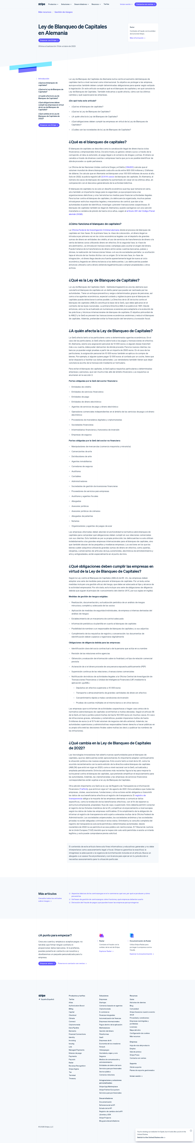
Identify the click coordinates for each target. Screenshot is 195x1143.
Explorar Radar (105, 951)
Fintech (102, 1047)
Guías (132, 999)
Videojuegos (104, 1050)
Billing (71, 1009)
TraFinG (83, 789)
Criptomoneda (74, 1024)
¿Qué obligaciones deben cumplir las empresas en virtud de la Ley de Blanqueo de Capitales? (51, 106)
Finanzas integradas (107, 1015)
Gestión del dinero (106, 1031)
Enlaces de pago (75, 1053)
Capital (71, 1012)
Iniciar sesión (125, 4)
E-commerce (104, 1012)
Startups (102, 1002)
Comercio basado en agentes (110, 1005)
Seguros (102, 1056)
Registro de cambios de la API (111, 1111)
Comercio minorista (107, 1075)
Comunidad (134, 1009)
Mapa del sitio (135, 1030)
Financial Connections (77, 1034)
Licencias (133, 1027)
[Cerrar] (190, 1131)
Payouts (72, 1059)
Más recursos (44, 12)
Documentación (105, 1102)
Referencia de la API (107, 1105)
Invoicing (72, 1040)
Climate (72, 1018)
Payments (73, 1056)
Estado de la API (105, 1108)
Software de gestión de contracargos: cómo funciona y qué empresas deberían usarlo (107, 899)
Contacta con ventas (144, 4)
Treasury (72, 1078)
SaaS (101, 1037)
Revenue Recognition (77, 1066)
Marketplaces (104, 1028)
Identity (72, 1037)
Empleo (133, 1048)
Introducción (43, 78)
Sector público (105, 1071)
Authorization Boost (77, 1005)
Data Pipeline (74, 1028)
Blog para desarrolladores (109, 1121)
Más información (137, 38)
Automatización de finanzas (110, 1018)
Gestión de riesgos (64, 12)
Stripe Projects (105, 1118)
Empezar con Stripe (48, 40)
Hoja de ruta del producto (140, 1045)
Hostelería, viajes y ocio (108, 1053)
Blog (131, 1005)
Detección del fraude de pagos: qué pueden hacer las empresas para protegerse (105, 902)
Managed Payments (76, 1050)
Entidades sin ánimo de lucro (110, 1065)
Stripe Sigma (74, 1069)
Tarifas (106, 4)
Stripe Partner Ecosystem (109, 1090)
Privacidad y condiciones (139, 1018)
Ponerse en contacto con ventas (71, 963)
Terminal (72, 1075)
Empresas (103, 999)
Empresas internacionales (109, 1021)
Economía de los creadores (110, 1043)
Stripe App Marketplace (108, 1086)
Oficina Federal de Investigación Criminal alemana (95, 230)
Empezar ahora (46, 963)
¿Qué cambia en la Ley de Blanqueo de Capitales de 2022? (49, 116)
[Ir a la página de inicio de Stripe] (41, 995)
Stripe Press (134, 1055)
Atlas (71, 1002)
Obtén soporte (136, 1067)
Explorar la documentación (141, 954)
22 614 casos (107, 176)
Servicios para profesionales (110, 1068)
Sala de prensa (135, 1052)
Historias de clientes (138, 1002)
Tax (70, 1072)
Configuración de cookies (140, 1033)
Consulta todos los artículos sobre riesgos (50, 899)
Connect (72, 1021)
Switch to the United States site (150, 1137)
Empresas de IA (105, 1040)
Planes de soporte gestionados (142, 1070)
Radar (71, 1062)
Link (70, 1047)
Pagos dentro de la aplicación (110, 1024)
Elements (72, 1031)
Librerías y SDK (105, 1114)
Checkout (73, 1015)
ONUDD (129, 167)
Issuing (71, 1043)
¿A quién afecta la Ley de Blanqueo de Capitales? (48, 97)
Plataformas (104, 1034)
